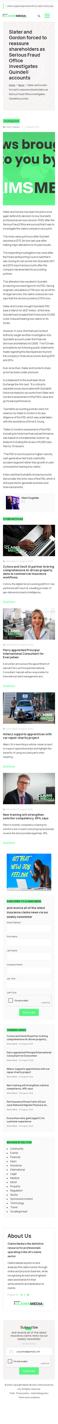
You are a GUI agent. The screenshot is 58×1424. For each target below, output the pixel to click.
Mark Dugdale (13, 126)
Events (14, 1153)
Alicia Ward (12, 1043)
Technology (17, 1203)
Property (15, 1186)
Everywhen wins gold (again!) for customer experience (26, 1119)
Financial (15, 1157)
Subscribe (29, 1012)
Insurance (16, 1165)
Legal (13, 1173)
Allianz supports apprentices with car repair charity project (28, 1070)
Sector (14, 1194)
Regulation (16, 1190)
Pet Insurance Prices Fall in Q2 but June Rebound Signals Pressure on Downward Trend (27, 1105)
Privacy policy (22, 1393)
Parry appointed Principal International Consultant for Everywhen (29, 1054)
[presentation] (29, 1001)
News (21, 85)
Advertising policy (39, 1393)
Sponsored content (21, 1199)
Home (12, 85)
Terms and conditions (29, 1397)
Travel (14, 1207)
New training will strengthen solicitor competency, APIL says (31, 6)
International (17, 1169)
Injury (13, 1161)
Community (16, 1148)
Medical (14, 1178)
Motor (13, 1182)
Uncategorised (11, 120)
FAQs (12, 1393)
